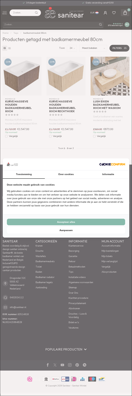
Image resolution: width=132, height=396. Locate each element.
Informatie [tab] (108, 174)
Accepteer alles (66, 222)
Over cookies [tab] (66, 174)
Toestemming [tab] (24, 174)
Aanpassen (66, 230)
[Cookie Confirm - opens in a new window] (112, 164)
